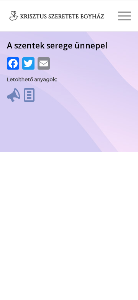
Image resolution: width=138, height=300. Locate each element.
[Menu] (120, 15)
